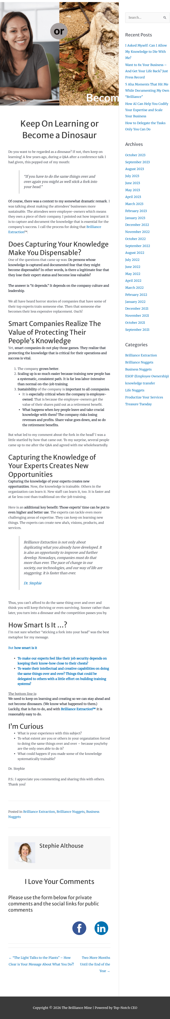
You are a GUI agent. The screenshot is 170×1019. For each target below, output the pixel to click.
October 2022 (135, 239)
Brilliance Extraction (39, 812)
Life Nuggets (134, 390)
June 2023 (132, 183)
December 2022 (137, 225)
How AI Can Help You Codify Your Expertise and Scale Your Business (146, 110)
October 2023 (135, 155)
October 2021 (135, 323)
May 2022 (132, 274)
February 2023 (136, 211)
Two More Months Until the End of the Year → (95, 959)
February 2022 (136, 295)
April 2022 (133, 281)
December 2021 (136, 308)
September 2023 (137, 162)
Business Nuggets (138, 369)
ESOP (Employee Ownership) (147, 376)
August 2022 (134, 253)
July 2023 (132, 176)
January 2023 (135, 218)
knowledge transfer (140, 383)
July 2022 (132, 260)
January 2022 (135, 302)
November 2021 (137, 316)
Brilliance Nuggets (71, 812)
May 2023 (132, 190)
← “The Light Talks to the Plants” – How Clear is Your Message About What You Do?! (41, 959)
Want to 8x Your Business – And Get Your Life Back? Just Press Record (146, 71)
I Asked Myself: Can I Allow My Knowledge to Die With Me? (146, 51)
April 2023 (133, 197)
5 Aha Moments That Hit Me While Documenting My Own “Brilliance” (147, 90)
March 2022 (134, 288)
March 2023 (134, 204)
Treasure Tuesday (138, 404)
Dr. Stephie (32, 583)
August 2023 (134, 169)
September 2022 (137, 246)
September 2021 (137, 330)
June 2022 (132, 267)
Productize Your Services (144, 397)
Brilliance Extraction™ (78, 709)
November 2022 (137, 232)
